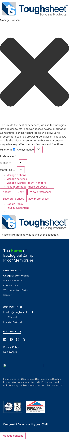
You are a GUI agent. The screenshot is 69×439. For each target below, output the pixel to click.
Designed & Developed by (19, 424)
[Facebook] (11, 339)
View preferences (40, 191)
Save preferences (13, 198)
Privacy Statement (17, 207)
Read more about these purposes (26, 186)
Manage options (16, 175)
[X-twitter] (24, 339)
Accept (7, 191)
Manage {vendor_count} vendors (26, 182)
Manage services (16, 178)
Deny (21, 191)
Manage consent (13, 435)
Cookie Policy (14, 203)
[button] (34, 72)
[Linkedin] (4, 339)
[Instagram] (17, 339)
